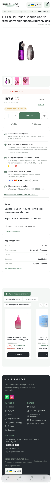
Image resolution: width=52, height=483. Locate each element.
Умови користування (12, 466)
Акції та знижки (14, 419)
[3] (26, 81)
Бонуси (33, 407)
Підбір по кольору (15, 422)
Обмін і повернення (38, 420)
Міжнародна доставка (35, 416)
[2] (17, 81)
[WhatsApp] (7, 397)
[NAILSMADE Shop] (13, 5)
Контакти (11, 430)
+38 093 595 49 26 (12, 445)
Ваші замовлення (37, 424)
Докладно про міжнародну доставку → (21, 194)
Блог (10, 415)
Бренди (11, 426)
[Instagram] (12, 397)
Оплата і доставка (37, 411)
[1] (8, 81)
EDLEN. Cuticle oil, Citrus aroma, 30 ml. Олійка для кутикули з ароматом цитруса (18, 338)
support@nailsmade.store (14, 452)
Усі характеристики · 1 (14, 268)
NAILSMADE (15, 379)
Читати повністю (12, 231)
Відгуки (11, 411)
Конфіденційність (40, 461)
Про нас (11, 407)
